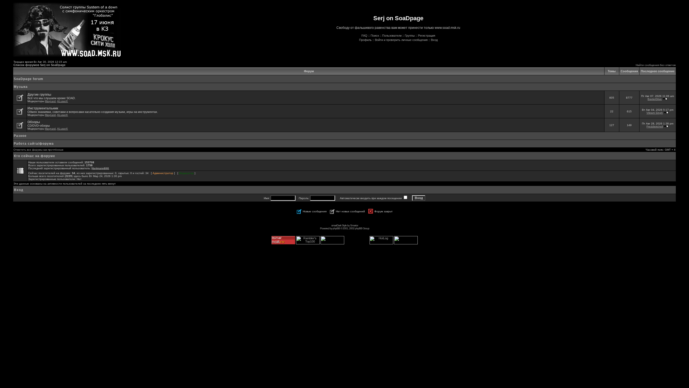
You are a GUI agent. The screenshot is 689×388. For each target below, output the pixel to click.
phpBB (336, 228)
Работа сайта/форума (34, 144)
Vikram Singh (654, 112)
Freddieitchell (654, 126)
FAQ (364, 35)
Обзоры (33, 122)
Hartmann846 (100, 168)
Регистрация (426, 35)
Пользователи (392, 35)
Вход (434, 39)
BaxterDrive (655, 99)
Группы (410, 35)
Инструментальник (42, 108)
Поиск (375, 35)
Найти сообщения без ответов (656, 65)
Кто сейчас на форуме (34, 156)
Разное (20, 136)
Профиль (365, 39)
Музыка (21, 87)
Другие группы (39, 94)
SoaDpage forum (28, 79)
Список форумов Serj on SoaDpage (39, 65)
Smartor (354, 225)
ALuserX (62, 101)
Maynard (50, 101)
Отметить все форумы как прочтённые (38, 149)
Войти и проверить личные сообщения (401, 39)
